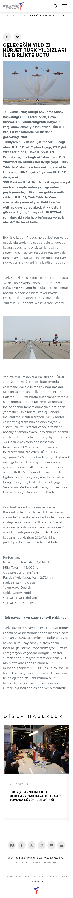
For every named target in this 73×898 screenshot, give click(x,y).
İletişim (53, 877)
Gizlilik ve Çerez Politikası (20, 877)
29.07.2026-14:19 (21, 784)
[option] (36, 771)
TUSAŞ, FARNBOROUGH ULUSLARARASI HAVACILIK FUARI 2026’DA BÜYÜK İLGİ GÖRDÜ (36, 796)
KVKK (42, 877)
